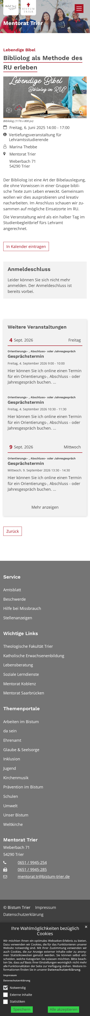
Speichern (21, 1009)
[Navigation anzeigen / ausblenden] (79, 8)
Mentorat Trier (20, 840)
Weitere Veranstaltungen (37, 327)
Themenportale (21, 708)
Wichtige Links (20, 633)
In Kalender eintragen (26, 246)
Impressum (10, 975)
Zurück (12, 531)
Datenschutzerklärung (64, 970)
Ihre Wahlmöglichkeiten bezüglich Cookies (45, 931)
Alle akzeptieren (63, 1009)
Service (12, 577)
